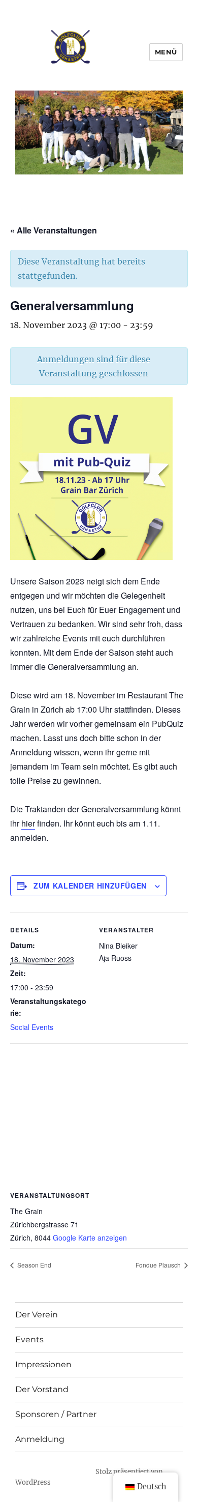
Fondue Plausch (159, 1264)
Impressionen (43, 1364)
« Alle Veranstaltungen (53, 230)
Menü (166, 52)
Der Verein (36, 1314)
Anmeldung (39, 1439)
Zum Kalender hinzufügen (90, 885)
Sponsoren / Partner (55, 1414)
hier (28, 823)
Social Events (31, 1027)
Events (29, 1339)
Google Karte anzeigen (90, 1237)
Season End (33, 1264)
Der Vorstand (42, 1389)
